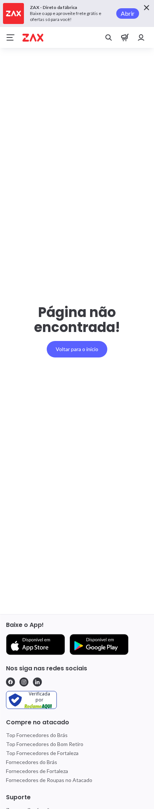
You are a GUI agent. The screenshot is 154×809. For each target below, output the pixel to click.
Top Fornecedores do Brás (37, 735)
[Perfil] (141, 37)
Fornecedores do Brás (31, 762)
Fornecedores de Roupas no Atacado (49, 780)
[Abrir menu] (10, 37)
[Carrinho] (125, 37)
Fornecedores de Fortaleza (37, 771)
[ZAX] (32, 38)
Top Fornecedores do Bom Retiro (44, 744)
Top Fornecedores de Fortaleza (42, 753)
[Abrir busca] (108, 37)
